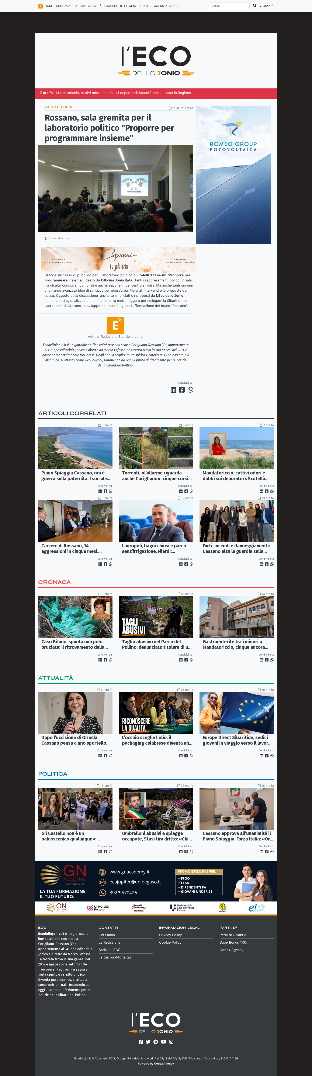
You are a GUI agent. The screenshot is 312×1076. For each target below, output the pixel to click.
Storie (174, 6)
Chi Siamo (107, 935)
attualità (55, 678)
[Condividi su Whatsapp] (190, 390)
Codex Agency (231, 950)
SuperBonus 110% (234, 942)
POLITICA (79, 6)
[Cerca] (254, 6)
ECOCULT (110, 6)
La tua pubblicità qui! (115, 957)
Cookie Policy (170, 942)
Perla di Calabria (233, 935)
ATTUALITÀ (94, 6)
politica (52, 774)
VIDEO (264, 6)
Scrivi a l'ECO (110, 950)
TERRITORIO (128, 6)
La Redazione (109, 942)
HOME (49, 6)
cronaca (54, 582)
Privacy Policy (170, 935)
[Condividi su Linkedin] (174, 390)
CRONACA (63, 6)
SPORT (143, 6)
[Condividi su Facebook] (182, 390)
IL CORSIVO (159, 6)
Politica (57, 107)
